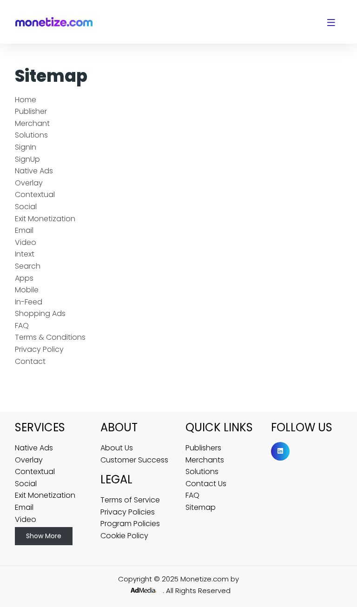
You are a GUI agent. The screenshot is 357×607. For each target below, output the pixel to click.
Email (24, 230)
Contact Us (205, 483)
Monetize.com (205, 579)
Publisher (31, 111)
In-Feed (28, 302)
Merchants (204, 460)
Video (25, 242)
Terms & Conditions (50, 337)
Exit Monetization (45, 218)
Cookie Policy (124, 535)
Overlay (29, 183)
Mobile (27, 289)
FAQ (22, 325)
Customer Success (134, 460)
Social (26, 206)
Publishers (203, 447)
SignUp (27, 159)
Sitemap (200, 507)
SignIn (25, 147)
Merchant (32, 123)
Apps (24, 278)
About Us (116, 447)
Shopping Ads (40, 313)
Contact (30, 361)
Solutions (31, 135)
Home (25, 99)
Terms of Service (130, 500)
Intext (24, 254)
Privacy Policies (127, 512)
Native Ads (34, 170)
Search (27, 266)
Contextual (35, 194)
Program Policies (130, 523)
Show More (43, 536)
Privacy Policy (39, 349)
